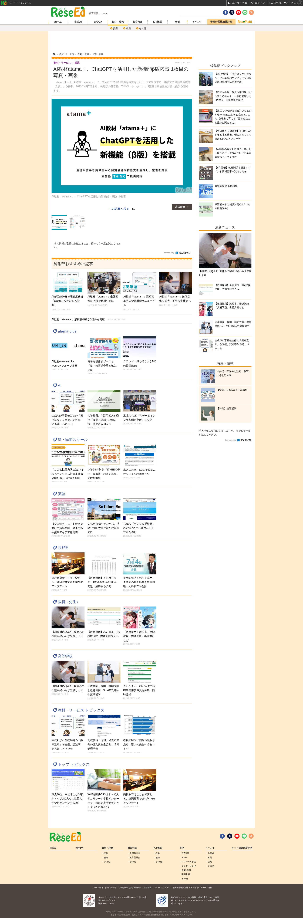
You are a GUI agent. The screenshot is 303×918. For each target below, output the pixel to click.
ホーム (58, 21)
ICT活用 (185, 853)
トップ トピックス (74, 764)
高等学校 (65, 656)
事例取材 (185, 874)
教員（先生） (69, 602)
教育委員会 (135, 857)
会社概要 (147, 887)
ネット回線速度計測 (242, 848)
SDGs (184, 857)
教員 (210, 857)
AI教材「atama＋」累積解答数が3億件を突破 (88, 319)
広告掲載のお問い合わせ (130, 887)
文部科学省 (135, 853)
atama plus (67, 331)
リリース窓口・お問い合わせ (103, 887)
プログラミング (188, 866)
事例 (177, 21)
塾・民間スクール (73, 440)
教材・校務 (118, 21)
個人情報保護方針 (180, 887)
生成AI (78, 21)
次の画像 (180, 206)
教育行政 (138, 21)
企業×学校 (186, 870)
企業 (210, 862)
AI (59, 385)
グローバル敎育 (188, 862)
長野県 (63, 548)
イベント (197, 21)
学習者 (211, 853)
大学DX (98, 21)
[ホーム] (54, 54)
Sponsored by (168, 253)
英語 (61, 494)
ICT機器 (157, 21)
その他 (142, 28)
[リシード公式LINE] (244, 836)
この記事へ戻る (122, 208)
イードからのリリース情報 (200, 887)
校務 (128, 28)
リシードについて (162, 887)
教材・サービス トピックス (81, 710)
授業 (115, 28)
